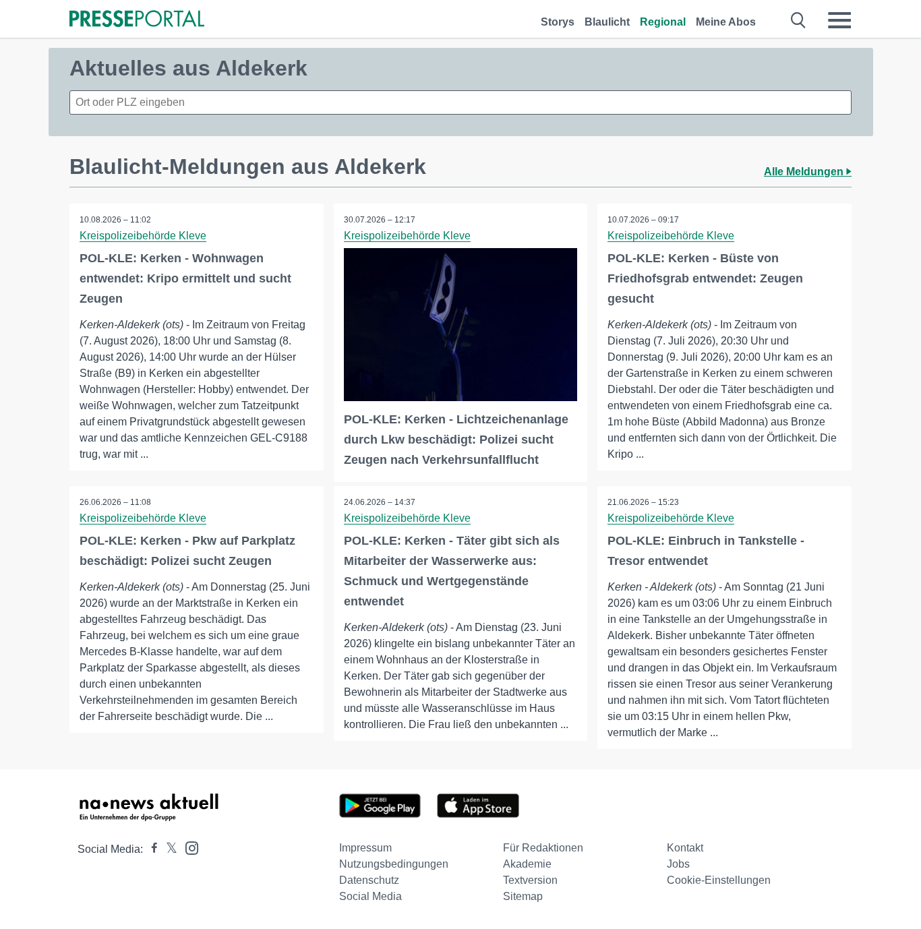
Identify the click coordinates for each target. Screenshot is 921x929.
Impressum (365, 847)
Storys (557, 22)
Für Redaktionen (543, 847)
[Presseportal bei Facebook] (150, 849)
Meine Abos (726, 22)
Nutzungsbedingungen (393, 864)
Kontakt (685, 847)
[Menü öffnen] (839, 20)
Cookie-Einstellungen (719, 880)
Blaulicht (607, 22)
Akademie (527, 864)
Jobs (678, 864)
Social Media (370, 896)
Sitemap (523, 896)
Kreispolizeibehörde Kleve (143, 235)
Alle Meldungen (805, 171)
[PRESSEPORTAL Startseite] (136, 20)
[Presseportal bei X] (167, 849)
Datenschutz (369, 880)
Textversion (530, 880)
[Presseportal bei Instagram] (187, 847)
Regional (663, 22)
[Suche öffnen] (798, 20)
